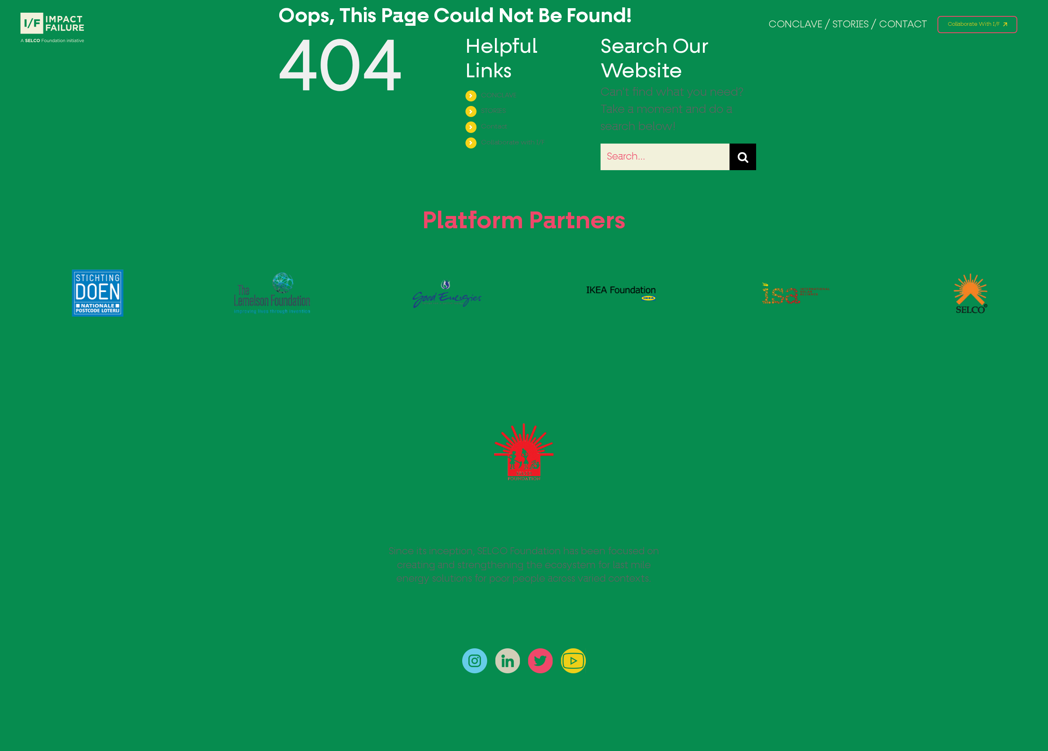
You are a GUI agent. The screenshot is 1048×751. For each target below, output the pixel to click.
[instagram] (474, 654)
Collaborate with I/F (512, 142)
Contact (494, 127)
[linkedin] (507, 654)
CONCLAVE (499, 95)
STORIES (493, 111)
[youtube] (573, 654)
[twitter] (540, 654)
